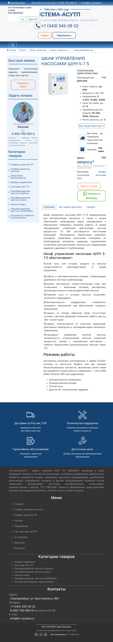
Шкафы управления (21, 182)
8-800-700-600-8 (67, 2)
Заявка (45, 35)
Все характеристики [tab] (70, 207)
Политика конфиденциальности (50, 630)
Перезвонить (64, 35)
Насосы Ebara (18, 204)
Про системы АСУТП (25, 531)
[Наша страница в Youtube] (45, 635)
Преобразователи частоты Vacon (21, 198)
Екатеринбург (17, 2)
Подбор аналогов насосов (20, 170)
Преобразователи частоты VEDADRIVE (22, 209)
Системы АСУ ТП (20, 186)
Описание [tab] (49, 207)
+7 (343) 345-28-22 (22, 606)
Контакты (19, 548)
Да (22, 19)
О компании (21, 537)
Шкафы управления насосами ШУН (91, 175)
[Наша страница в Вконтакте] (36, 635)
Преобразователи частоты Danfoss (21, 192)
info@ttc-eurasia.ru (91, 2)
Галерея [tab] (90, 207)
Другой (33, 19)
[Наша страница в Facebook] (41, 635)
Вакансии (19, 542)
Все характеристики (91, 125)
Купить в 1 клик (88, 186)
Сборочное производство (18, 176)
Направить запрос (23, 85)
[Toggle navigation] (13, 45)
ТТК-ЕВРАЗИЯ (73, 635)
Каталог (18, 520)
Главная (18, 504)
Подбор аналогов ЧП (22, 164)
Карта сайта (71, 630)
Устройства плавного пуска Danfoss (23, 216)
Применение (21, 526)
